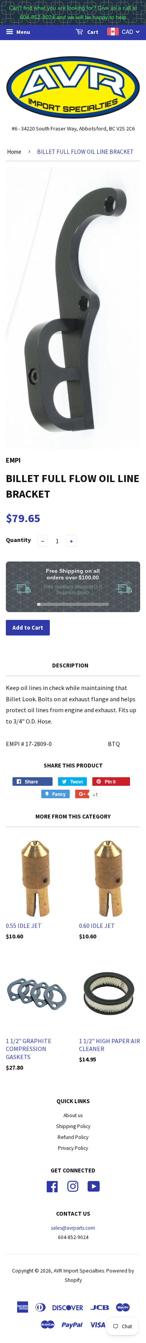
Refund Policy (73, 1137)
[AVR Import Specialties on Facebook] (52, 1185)
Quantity (18, 540)
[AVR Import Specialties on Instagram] (73, 1185)
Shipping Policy (73, 1126)
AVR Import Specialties (79, 1270)
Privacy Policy (73, 1148)
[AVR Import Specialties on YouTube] (94, 1185)
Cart (92, 31)
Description (70, 665)
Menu (22, 31)
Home (14, 151)
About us (73, 1115)
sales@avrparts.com (73, 1228)
